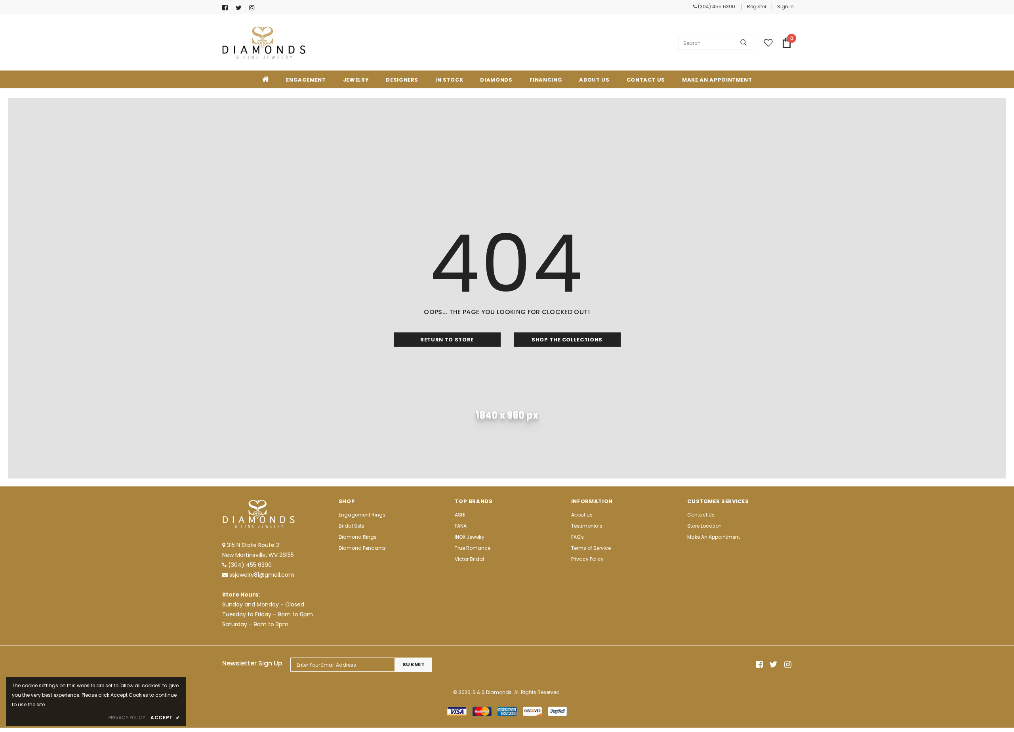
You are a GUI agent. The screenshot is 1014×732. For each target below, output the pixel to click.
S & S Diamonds (492, 692)
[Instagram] (254, 8)
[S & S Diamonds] (263, 42)
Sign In (785, 6)
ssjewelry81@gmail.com (261, 575)
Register (756, 6)
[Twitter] (241, 8)
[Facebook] (227, 8)
